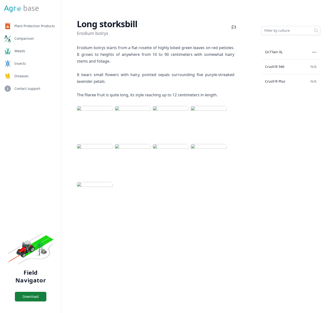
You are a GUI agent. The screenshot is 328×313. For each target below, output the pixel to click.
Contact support (27, 88)
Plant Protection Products (34, 26)
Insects (20, 63)
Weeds (19, 51)
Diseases (21, 76)
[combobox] (290, 30)
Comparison (24, 38)
